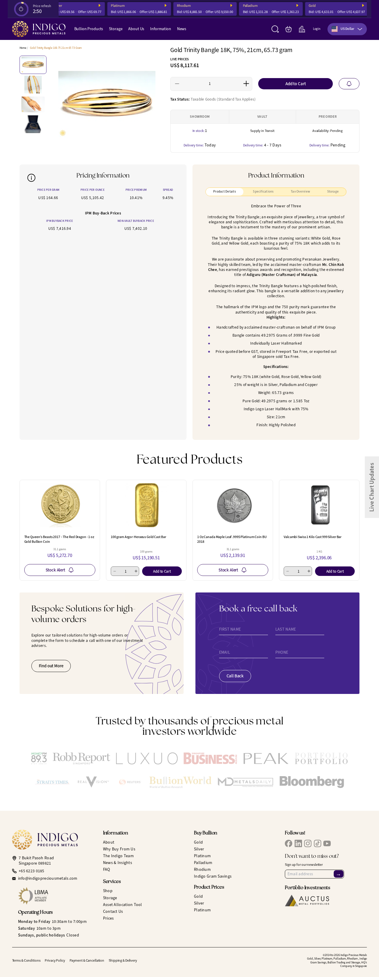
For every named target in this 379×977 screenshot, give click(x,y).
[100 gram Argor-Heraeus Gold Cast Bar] (146, 505)
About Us (136, 29)
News (181, 29)
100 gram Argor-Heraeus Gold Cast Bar (138, 536)
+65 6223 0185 (31, 871)
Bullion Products (88, 29)
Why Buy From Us (119, 849)
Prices (108, 918)
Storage (115, 29)
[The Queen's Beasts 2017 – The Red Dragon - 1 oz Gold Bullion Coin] (60, 505)
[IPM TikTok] (317, 843)
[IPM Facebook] (288, 843)
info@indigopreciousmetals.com (48, 878)
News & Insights (117, 862)
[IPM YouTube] (327, 843)
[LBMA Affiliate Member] (56, 895)
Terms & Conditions (26, 960)
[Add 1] (246, 84)
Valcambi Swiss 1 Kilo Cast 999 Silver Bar (312, 536)
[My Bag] (288, 29)
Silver (199, 849)
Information (160, 29)
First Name (230, 629)
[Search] (275, 29)
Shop (108, 891)
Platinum (111, 6)
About (108, 842)
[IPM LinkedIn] (298, 843)
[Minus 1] (177, 84)
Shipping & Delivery (123, 960)
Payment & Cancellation (87, 960)
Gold (306, 6)
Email (224, 652)
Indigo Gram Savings (213, 876)
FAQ (106, 869)
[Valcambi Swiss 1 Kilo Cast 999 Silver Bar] (319, 505)
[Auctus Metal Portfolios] (307, 900)
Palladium (244, 6)
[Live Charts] (302, 29)
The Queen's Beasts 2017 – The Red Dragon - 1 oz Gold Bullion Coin (59, 539)
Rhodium (178, 6)
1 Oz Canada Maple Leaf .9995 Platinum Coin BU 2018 (232, 539)
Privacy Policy (55, 960)
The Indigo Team (118, 856)
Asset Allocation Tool (122, 904)
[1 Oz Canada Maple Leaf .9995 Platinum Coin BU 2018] (233, 505)
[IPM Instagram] (307, 843)
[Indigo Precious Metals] (38, 29)
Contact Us (113, 911)
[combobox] (347, 29)
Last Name (285, 629)
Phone (281, 652)
